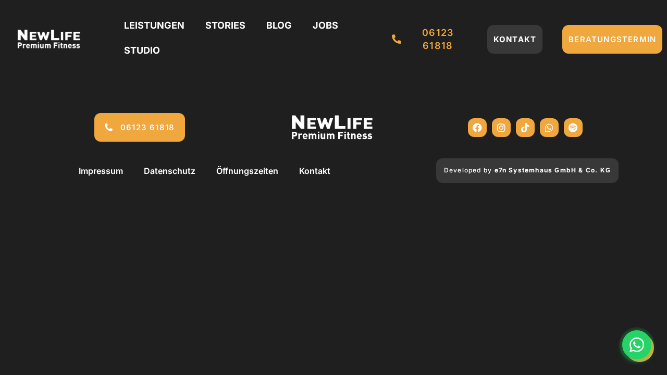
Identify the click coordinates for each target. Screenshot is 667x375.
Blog (279, 25)
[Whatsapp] (549, 127)
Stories (225, 25)
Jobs (325, 25)
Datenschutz (169, 171)
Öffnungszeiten (247, 171)
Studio (142, 50)
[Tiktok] (525, 127)
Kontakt (314, 171)
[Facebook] (477, 127)
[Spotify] (573, 127)
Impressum (101, 171)
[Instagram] (501, 127)
